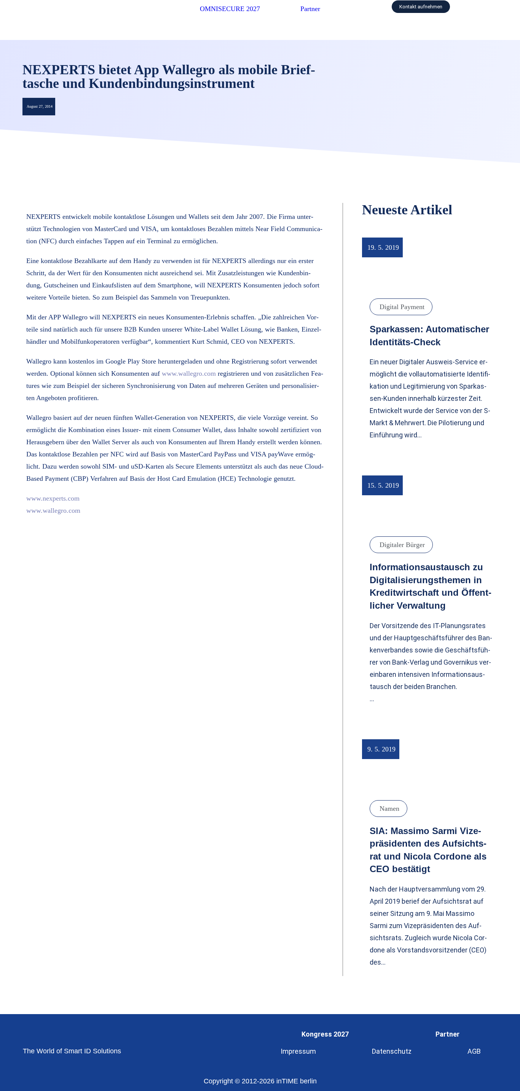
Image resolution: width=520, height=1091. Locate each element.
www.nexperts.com (53, 498)
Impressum (298, 1051)
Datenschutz (392, 1051)
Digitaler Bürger (402, 545)
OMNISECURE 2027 (230, 9)
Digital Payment (402, 307)
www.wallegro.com (189, 373)
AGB (474, 1051)
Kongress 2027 (325, 1034)
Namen (389, 808)
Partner (310, 9)
